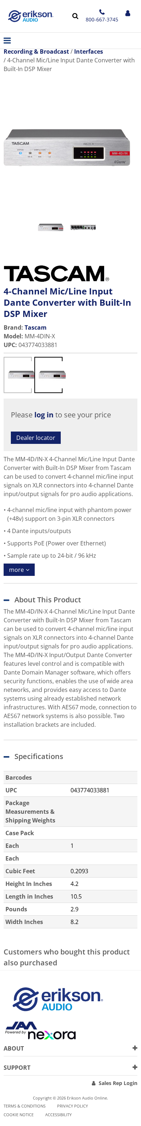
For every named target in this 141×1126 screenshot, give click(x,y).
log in (44, 415)
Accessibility (58, 1114)
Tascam (36, 327)
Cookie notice (19, 1114)
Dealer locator (35, 438)
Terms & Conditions (25, 1106)
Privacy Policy (72, 1106)
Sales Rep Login (118, 1083)
